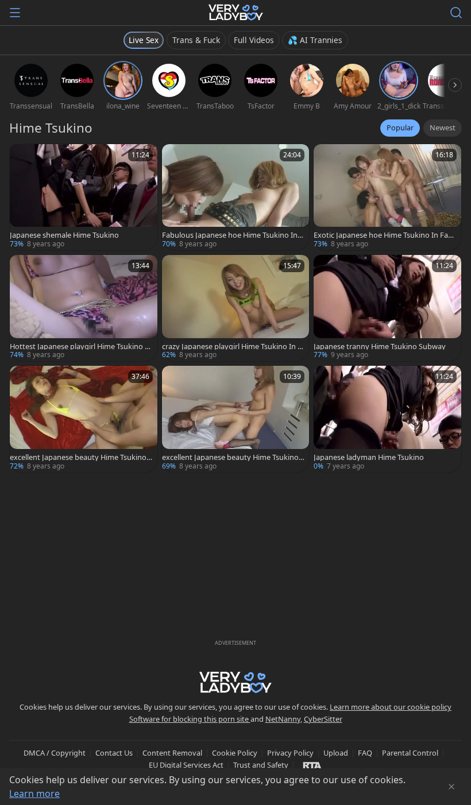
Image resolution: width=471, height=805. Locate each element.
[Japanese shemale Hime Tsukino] (83, 197)
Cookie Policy (234, 753)
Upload (335, 753)
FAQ (365, 753)
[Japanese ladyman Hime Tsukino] (387, 419)
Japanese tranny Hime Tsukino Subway (380, 346)
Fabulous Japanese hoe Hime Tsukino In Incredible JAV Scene (232, 235)
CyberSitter (323, 719)
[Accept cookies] (451, 786)
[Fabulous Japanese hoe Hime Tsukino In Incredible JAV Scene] (236, 197)
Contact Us (114, 753)
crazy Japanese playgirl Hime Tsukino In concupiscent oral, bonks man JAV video (231, 346)
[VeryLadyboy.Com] (236, 12)
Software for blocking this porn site (189, 719)
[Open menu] (15, 12)
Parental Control (410, 753)
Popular (400, 127)
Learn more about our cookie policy (390, 707)
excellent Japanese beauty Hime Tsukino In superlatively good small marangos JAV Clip (80, 457)
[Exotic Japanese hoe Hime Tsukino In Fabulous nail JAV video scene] (387, 197)
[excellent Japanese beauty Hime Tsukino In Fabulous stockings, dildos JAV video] (236, 419)
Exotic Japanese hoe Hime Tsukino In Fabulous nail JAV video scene (383, 235)
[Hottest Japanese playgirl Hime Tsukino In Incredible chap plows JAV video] (83, 308)
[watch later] (23, 158)
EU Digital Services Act (186, 765)
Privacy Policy (290, 753)
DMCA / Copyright (55, 753)
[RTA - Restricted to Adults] (312, 764)
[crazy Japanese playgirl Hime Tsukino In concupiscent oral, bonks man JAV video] (236, 308)
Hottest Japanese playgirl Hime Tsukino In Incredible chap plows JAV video (81, 346)
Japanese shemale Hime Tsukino (64, 235)
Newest (442, 127)
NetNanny (282, 719)
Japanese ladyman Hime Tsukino (369, 457)
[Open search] (456, 12)
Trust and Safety (260, 765)
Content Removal (172, 753)
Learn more (34, 793)
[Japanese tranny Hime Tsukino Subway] (387, 308)
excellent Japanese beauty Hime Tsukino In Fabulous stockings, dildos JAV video (232, 457)
